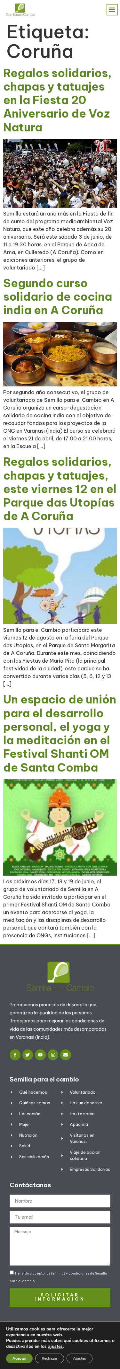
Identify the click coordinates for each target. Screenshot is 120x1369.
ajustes (55, 1346)
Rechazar (50, 1358)
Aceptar (19, 1358)
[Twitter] (27, 1054)
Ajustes (79, 1358)
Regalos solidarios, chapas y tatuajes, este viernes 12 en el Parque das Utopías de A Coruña (59, 489)
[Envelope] (65, 1054)
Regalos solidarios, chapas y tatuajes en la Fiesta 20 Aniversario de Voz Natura (57, 100)
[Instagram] (53, 1054)
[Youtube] (40, 1054)
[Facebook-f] (15, 1054)
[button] (112, 9)
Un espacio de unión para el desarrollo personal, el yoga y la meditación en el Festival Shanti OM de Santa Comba (59, 733)
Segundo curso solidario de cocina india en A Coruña (57, 296)
